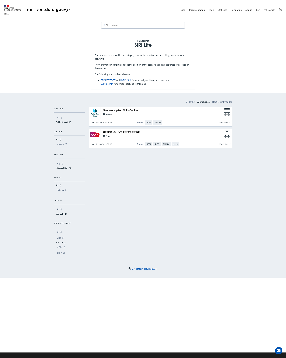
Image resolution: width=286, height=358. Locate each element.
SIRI (129, 80)
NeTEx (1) (61, 247)
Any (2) (60, 163)
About (248, 9)
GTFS (103, 80)
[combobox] (143, 25)
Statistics (222, 9)
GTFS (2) (60, 238)
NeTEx (123, 80)
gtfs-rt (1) (61, 252)
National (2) (62, 190)
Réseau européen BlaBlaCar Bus (120, 110)
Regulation (236, 9)
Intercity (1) (62, 144)
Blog (257, 9)
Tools (211, 9)
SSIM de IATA (107, 83)
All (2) (59, 117)
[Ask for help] (278, 350)
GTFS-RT (111, 80)
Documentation (197, 9)
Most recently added (222, 101)
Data (183, 9)
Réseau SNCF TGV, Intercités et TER (121, 132)
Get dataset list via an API (144, 268)
